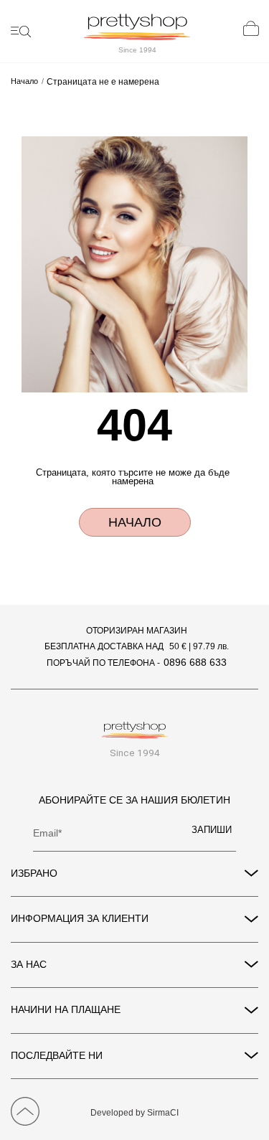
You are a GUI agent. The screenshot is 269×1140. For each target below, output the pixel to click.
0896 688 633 (195, 662)
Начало (24, 81)
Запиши (212, 830)
